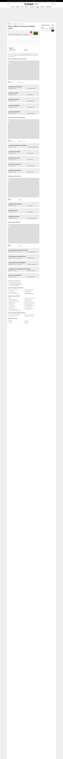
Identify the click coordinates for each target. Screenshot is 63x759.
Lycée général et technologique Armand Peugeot (19, 268)
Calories (26, 320)
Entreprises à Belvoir (28, 306)
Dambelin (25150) (31, 107)
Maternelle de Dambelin (14, 105)
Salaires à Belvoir (12, 305)
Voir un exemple (51, 27)
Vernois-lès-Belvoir (16, 34)
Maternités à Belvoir (12, 303)
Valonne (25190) (30, 153)
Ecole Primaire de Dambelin (15, 170)
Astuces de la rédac (45, 28)
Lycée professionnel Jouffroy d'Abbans (17, 262)
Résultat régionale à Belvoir (13, 300)
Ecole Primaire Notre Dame (15, 164)
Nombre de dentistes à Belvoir (30, 303)
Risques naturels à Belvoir (29, 301)
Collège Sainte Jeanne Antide (15, 204)
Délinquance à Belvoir (28, 299)
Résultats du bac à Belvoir (13, 316)
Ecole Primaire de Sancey (14, 157)
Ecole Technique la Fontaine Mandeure (17, 256)
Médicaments (27, 321)
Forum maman (48, 6)
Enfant (26, 6)
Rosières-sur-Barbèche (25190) (14, 293)
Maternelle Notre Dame (14, 99)
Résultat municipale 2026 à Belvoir (14, 314)
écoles (37, 6)
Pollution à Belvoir (28, 300)
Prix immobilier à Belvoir (29, 308)
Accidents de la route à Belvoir (30, 297)
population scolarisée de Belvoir (15, 282)
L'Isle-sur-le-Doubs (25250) (32, 218)
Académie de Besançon (16, 23)
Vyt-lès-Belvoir (26, 34)
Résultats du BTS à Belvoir (29, 316)
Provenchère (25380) (28, 291)
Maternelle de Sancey (13, 93)
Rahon (21, 34)
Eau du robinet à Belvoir (13, 299)
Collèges (26, 49)
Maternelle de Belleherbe (14, 111)
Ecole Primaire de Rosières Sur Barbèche (18, 145)
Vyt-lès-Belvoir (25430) (31, 88)
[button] (9, 62)
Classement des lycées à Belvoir (14, 301)
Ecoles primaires (12, 50)
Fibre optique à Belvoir (28, 304)
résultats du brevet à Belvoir (14, 285)
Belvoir (10, 297)
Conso (13, 6)
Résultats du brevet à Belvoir (29, 314)
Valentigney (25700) (31, 270)
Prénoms (42, 6)
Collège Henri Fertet (13, 210)
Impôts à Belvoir (11, 308)
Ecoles (11, 23)
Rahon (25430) (11, 291)
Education (32, 6)
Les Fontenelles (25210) (32, 251)
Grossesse (18, 6)
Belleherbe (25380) (31, 100)
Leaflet (38, 79)
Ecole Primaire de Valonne (14, 151)
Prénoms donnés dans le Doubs (30, 305)
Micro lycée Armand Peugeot (15, 275)
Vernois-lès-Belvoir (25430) (13, 289)
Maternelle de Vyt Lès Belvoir (15, 86)
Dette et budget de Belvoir (13, 309)
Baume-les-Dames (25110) (32, 264)
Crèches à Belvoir (12, 304)
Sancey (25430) (30, 94)
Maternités (10, 321)
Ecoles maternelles (13, 49)
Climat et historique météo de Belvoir (15, 310)
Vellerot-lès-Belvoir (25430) (29, 289)
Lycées (26, 50)
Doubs (22, 23)
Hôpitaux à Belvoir (28, 309)
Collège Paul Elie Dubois (14, 216)
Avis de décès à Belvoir (12, 306)
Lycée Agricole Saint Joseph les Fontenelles (18, 250)
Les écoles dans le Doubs (29, 293)
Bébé (22, 6)
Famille (43, 27)
